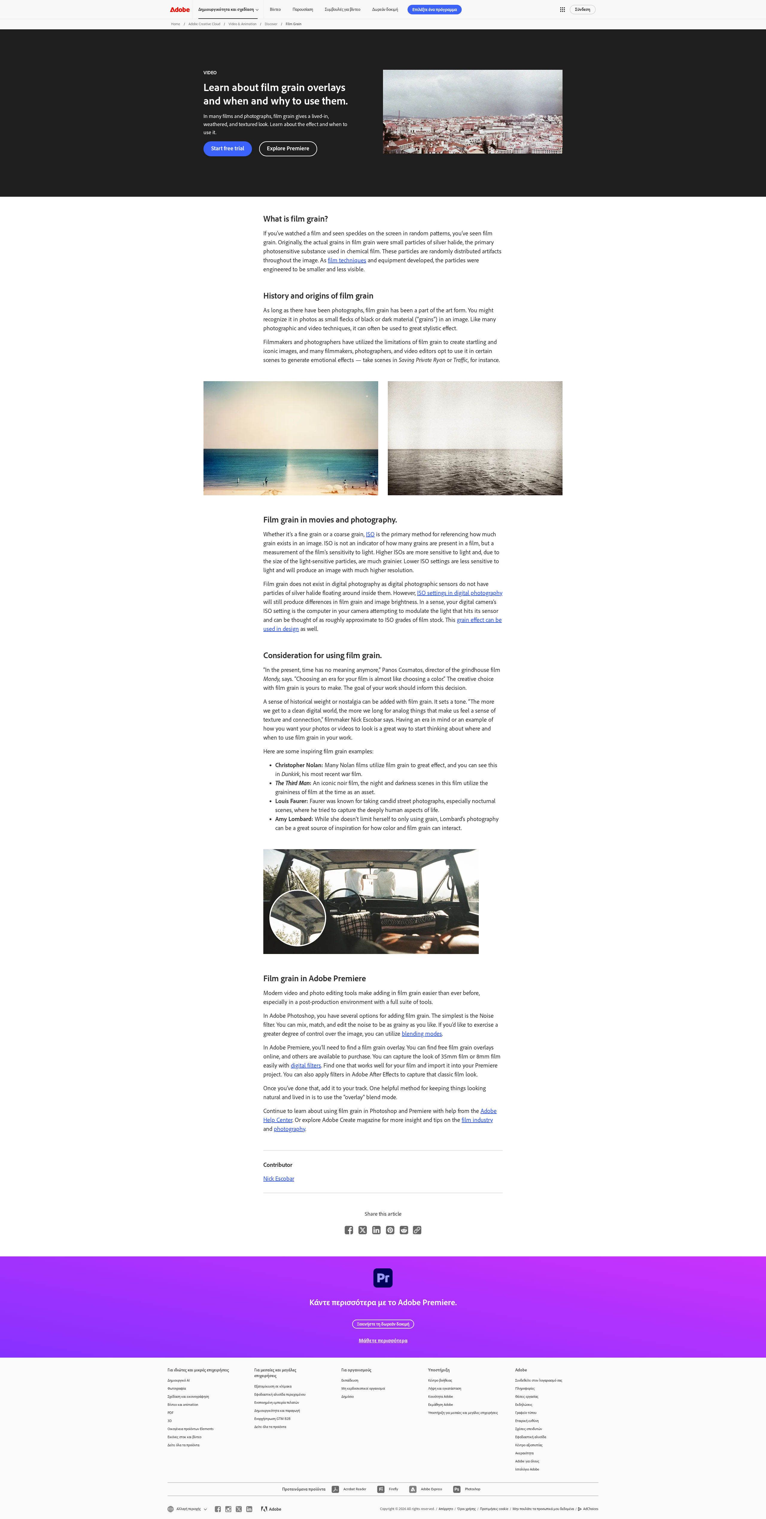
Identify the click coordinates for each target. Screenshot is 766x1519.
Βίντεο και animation (183, 1405)
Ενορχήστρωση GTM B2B (272, 1419)
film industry (477, 1119)
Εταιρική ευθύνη (527, 1421)
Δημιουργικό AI (179, 1380)
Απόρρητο (446, 1509)
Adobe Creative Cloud (204, 24)
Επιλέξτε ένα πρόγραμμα (434, 9)
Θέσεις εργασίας (526, 1396)
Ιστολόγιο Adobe (527, 1469)
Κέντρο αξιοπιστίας (528, 1445)
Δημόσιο (347, 1396)
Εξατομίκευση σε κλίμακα (272, 1386)
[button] (562, 9)
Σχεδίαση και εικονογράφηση (188, 1396)
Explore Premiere (288, 148)
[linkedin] (249, 1509)
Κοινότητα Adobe (440, 1396)
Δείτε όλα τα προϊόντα (183, 1445)
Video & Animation (242, 24)
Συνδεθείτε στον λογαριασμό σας (538, 1380)
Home (175, 24)
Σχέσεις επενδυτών (528, 1429)
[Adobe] (180, 9)
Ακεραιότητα (524, 1453)
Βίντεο (275, 9)
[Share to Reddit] (404, 1230)
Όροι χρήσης (466, 1509)
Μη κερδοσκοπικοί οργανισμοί (363, 1388)
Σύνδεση (582, 9)
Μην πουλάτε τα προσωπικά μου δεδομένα (543, 1509)
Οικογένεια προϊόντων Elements (191, 1429)
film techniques (347, 260)
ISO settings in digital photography (459, 592)
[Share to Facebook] (349, 1230)
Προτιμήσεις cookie (494, 1509)
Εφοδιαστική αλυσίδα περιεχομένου (280, 1394)
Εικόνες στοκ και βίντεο (184, 1437)
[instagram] (228, 1509)
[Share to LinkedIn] (376, 1230)
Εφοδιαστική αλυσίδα (530, 1437)
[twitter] (239, 1509)
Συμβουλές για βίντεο (342, 9)
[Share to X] (362, 1230)
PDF (171, 1413)
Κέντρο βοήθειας (440, 1380)
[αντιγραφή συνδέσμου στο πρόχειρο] (417, 1230)
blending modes (422, 1033)
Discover (271, 24)
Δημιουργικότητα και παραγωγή (277, 1411)
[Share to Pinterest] (390, 1230)
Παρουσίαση (303, 9)
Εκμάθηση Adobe (440, 1405)
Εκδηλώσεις (523, 1405)
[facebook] (218, 1509)
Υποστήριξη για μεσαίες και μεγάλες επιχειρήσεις (462, 1413)
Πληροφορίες (525, 1388)
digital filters (306, 1065)
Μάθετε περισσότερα (383, 1340)
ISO (370, 534)
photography (289, 1128)
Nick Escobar (278, 1178)
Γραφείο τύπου (525, 1413)
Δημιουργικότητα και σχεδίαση (226, 9)
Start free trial (227, 148)
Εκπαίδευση (349, 1380)
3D (170, 1421)
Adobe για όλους (527, 1461)
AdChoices (590, 1509)
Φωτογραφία (177, 1388)
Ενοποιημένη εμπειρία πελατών (276, 1402)
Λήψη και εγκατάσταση (444, 1388)
